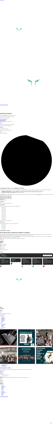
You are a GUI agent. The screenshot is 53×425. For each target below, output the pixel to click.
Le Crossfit (3, 391)
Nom (0, 371)
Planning (3, 388)
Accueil (2, 385)
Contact (2, 389)
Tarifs (2, 394)
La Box (2, 387)
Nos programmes (4, 392)
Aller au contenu (2, 0)
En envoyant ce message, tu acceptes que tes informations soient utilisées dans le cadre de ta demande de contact (14, 377)
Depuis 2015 (1, 127)
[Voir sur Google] (1, 263)
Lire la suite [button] (13, 263)
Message (1, 376)
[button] (51, 423)
